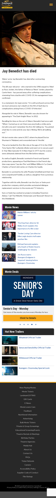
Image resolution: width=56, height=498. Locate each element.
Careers (27, 465)
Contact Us (27, 453)
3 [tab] (28, 324)
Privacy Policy (11, 487)
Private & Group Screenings (27, 426)
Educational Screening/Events (27, 430)
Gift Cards (28, 399)
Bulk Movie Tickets (28, 422)
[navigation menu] (51, 4)
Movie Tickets (28, 391)
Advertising (28, 418)
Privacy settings (33, 487)
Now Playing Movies (28, 387)
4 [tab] (32, 324)
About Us (28, 449)
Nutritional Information (27, 415)
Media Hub (27, 445)
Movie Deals (12, 271)
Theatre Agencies (27, 442)
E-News (28, 403)
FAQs (28, 457)
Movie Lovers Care (27, 407)
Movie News (12, 207)
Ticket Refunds (27, 461)
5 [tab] (36, 324)
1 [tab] (20, 324)
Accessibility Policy (28, 469)
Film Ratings (28, 476)
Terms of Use (44, 487)
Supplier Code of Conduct (27, 472)
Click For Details (28, 318)
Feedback (28, 411)
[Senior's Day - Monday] (28, 290)
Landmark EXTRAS (27, 395)
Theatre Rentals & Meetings (27, 434)
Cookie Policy (22, 487)
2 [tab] (24, 324)
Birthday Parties (27, 438)
